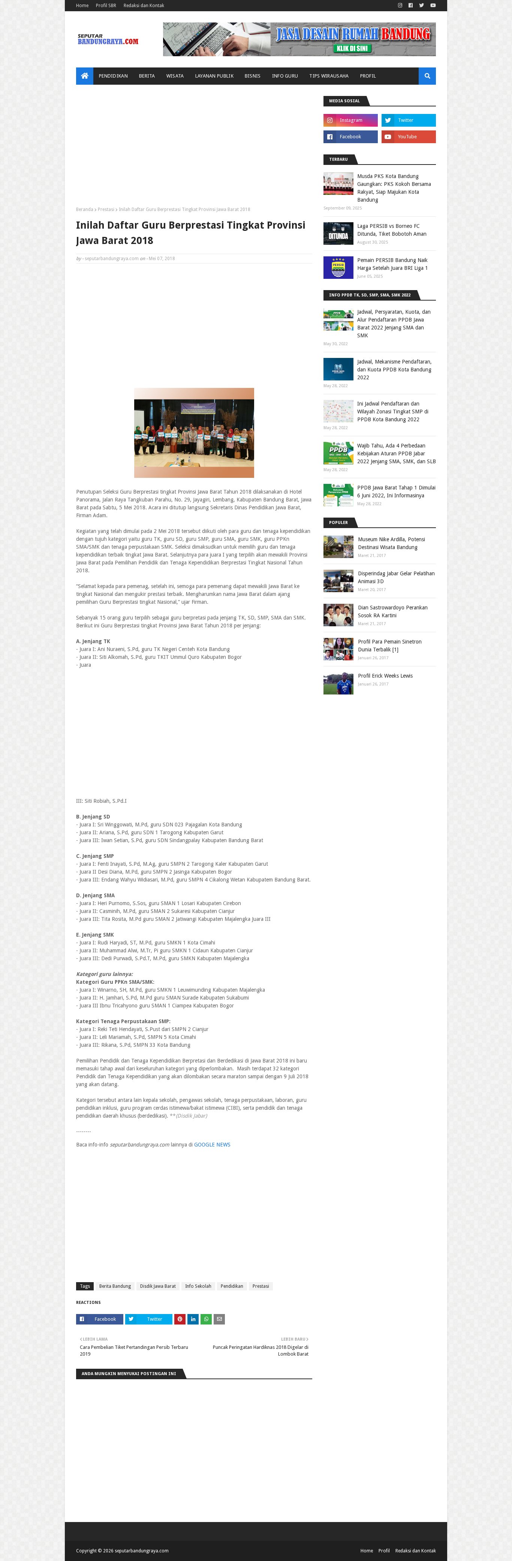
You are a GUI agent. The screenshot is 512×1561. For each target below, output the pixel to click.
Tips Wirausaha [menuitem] (329, 76)
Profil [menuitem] (368, 76)
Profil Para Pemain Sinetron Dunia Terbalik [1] (390, 646)
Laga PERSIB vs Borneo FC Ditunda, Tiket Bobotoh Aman (392, 230)
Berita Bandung (115, 1286)
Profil (384, 1551)
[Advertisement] (194, 148)
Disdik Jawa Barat (158, 1286)
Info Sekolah (198, 1286)
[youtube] (432, 5)
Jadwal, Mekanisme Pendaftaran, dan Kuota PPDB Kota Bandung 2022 (394, 369)
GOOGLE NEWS (212, 1145)
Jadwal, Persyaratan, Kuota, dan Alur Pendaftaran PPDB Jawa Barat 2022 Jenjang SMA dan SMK (394, 323)
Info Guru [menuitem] (285, 76)
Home (82, 5)
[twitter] (421, 5)
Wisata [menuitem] (175, 76)
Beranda (84, 209)
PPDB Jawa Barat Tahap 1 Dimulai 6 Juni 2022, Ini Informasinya (396, 491)
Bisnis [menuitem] (253, 76)
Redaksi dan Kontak (144, 5)
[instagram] (400, 5)
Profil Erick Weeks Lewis (385, 676)
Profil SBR (106, 5)
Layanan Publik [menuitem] (214, 76)
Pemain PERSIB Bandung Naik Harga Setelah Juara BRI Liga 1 (392, 264)
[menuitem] (84, 76)
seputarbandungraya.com (112, 258)
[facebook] (411, 5)
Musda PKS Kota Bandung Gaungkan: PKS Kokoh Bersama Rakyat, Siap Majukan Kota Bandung (394, 188)
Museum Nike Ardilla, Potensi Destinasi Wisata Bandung (391, 543)
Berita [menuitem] (147, 76)
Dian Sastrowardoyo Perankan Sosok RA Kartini (393, 611)
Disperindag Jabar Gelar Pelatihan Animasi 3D (396, 577)
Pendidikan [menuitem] (113, 76)
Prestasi (106, 209)
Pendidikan (232, 1286)
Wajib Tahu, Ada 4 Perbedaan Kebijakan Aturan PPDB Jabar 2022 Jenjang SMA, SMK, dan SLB (396, 453)
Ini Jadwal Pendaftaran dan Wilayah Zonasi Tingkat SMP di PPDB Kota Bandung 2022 (392, 411)
